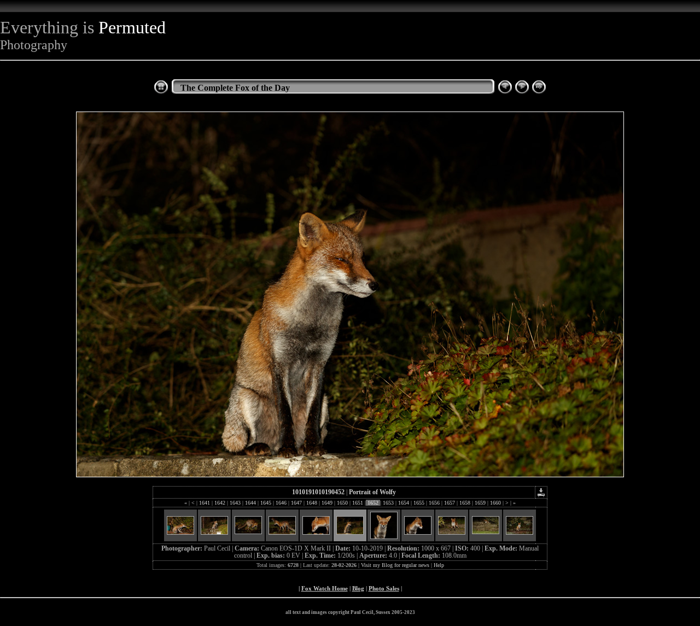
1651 (358, 503)
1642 (220, 503)
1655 (419, 503)
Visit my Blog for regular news (395, 565)
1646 (281, 503)
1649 (327, 503)
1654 (403, 503)
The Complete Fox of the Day (235, 87)
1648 (312, 503)
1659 (480, 503)
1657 (449, 503)
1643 (235, 503)
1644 (250, 503)
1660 (495, 503)
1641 (204, 503)
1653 (388, 503)
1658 (465, 503)
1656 (434, 503)
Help (439, 565)
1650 (342, 503)
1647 (296, 503)
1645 (266, 503)
